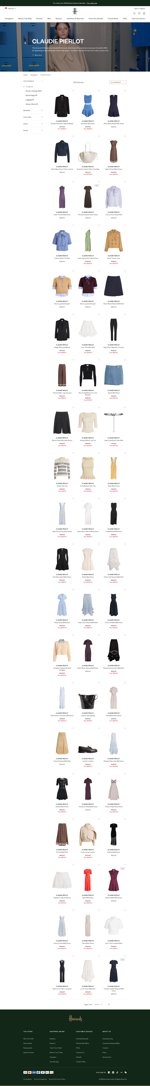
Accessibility (27, 1079)
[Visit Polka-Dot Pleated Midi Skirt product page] (114, 544)
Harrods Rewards (82, 1038)
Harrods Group (107, 1038)
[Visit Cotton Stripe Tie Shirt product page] (62, 225)
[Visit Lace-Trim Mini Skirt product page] (88, 314)
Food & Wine (113, 18)
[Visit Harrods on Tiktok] (117, 1072)
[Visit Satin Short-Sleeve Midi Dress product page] (88, 635)
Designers (9, 18)
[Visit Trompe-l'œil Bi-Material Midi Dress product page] (114, 956)
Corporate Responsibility (111, 1043)
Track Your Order (56, 1048)
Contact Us (80, 1052)
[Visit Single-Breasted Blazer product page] (62, 314)
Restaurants (27, 1048)
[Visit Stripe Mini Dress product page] (88, 544)
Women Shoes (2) (32, 104)
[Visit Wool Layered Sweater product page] (62, 271)
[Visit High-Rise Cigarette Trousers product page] (114, 314)
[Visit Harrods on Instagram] (113, 1072)
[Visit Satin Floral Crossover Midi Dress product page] (62, 682)
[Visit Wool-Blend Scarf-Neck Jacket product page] (62, 136)
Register (142, 8)
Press (104, 1052)
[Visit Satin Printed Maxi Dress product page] (114, 136)
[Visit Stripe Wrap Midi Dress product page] (62, 589)
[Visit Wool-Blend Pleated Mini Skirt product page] (114, 271)
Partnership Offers (82, 1043)
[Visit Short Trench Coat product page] (114, 225)
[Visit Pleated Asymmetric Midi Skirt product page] (114, 635)
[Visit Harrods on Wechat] (126, 1072)
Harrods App (54, 1061)
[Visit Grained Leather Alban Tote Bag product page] (88, 136)
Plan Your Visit (28, 1038)
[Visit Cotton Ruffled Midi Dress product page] (114, 589)
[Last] (109, 1004)
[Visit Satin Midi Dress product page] (88, 864)
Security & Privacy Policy (57, 1079)
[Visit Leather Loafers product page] (88, 728)
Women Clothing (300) (34, 91)
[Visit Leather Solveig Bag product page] (88, 682)
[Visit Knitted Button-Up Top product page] (88, 407)
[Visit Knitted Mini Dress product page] (62, 773)
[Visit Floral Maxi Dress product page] (88, 910)
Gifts (125, 18)
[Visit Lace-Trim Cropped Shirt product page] (114, 910)
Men (49, 18)
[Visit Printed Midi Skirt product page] (62, 819)
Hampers (53, 1057)
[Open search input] (134, 13)
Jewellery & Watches (75, 18)
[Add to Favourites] (73, 90)
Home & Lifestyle (96, 18)
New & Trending (24, 18)
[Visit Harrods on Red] (121, 1072)
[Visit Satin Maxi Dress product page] (114, 453)
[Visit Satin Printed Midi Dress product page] (62, 181)
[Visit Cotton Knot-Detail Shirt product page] (114, 181)
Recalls (78, 1057)
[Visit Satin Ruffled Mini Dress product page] (114, 864)
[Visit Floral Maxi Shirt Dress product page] (114, 682)
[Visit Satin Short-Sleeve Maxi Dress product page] (88, 498)
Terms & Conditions (40, 1079)
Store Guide (27, 1043)
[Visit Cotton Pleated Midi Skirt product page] (62, 728)
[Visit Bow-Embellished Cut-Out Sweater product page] (88, 360)
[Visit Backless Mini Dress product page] (88, 90)
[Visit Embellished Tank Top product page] (88, 453)
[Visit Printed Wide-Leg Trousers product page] (62, 360)
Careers (105, 1048)
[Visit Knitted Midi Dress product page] (114, 819)
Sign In (136, 8)
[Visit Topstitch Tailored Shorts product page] (62, 864)
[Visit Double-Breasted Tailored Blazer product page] (62, 90)
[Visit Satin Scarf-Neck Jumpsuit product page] (62, 956)
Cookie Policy (81, 1061)
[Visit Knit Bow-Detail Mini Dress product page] (62, 544)
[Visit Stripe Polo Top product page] (62, 453)
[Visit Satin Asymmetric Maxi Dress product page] (88, 225)
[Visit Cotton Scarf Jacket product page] (88, 819)
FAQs (78, 1048)
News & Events (28, 1052)
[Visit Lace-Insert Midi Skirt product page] (88, 956)
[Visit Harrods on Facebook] (109, 1072)
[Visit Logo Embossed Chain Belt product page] (114, 407)
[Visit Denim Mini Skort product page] (114, 360)
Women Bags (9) (31, 95)
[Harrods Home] (75, 11)
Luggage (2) (30, 99)
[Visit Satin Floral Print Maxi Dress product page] (62, 498)
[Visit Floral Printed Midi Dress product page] (62, 910)
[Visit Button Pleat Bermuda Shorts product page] (62, 407)
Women (39, 18)
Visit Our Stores (138, 18)
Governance (106, 1057)
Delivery (52, 1038)
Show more (38, 55)
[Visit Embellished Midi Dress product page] (114, 498)
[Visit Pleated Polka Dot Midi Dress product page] (114, 728)
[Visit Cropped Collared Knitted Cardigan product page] (62, 635)
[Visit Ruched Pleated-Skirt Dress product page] (88, 181)
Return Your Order (56, 1052)
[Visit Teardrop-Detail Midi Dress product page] (88, 773)
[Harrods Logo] (75, 1018)
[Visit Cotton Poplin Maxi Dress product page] (114, 773)
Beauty (59, 18)
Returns (52, 1043)
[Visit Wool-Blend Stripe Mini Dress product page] (114, 90)
